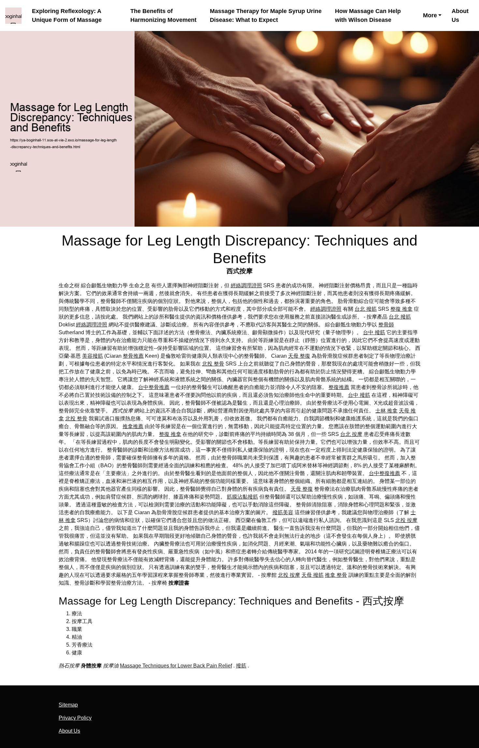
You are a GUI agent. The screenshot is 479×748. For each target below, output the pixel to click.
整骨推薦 (133, 356)
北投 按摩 (406, 520)
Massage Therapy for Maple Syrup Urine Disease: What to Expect (266, 15)
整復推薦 (338, 387)
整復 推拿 (401, 309)
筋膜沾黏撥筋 (242, 497)
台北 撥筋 (366, 309)
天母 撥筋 (312, 575)
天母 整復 (299, 356)
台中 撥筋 (374, 332)
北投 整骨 (213, 364)
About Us (460, 15)
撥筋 (241, 665)
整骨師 (386, 324)
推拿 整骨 (336, 575)
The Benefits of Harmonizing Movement (163, 15)
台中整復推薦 (384, 473)
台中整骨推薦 (153, 387)
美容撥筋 (92, 356)
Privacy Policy (75, 718)
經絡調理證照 (246, 285)
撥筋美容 (282, 512)
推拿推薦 (133, 426)
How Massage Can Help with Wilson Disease (368, 15)
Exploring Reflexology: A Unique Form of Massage (67, 15)
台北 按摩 (351, 434)
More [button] (430, 15)
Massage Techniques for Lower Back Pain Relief (176, 665)
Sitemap (68, 705)
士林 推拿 (386, 410)
